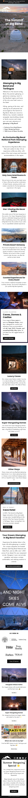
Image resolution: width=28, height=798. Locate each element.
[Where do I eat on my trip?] (14, 731)
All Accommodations (14, 483)
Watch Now (14, 749)
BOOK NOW (14, 32)
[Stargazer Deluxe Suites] (14, 675)
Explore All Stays (9, 338)
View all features (14, 661)
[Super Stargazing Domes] (14, 703)
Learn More (14, 388)
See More (14, 692)
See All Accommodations (14, 566)
